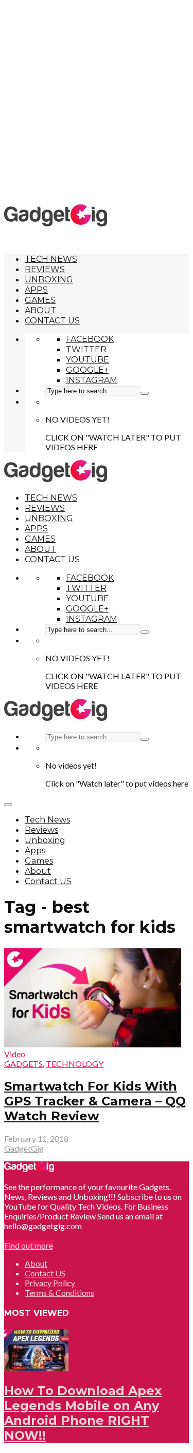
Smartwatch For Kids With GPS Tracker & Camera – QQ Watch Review (95, 1101)
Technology (74, 1063)
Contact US (52, 321)
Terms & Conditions (59, 1292)
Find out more (28, 1245)
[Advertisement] (96, 101)
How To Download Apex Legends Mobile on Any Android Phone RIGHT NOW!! (83, 1413)
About (40, 310)
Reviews (45, 269)
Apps (36, 290)
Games (40, 300)
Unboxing (49, 279)
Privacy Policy (50, 1283)
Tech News (51, 259)
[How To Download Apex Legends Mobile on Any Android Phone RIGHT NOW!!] (36, 1368)
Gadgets (23, 1063)
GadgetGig (24, 1148)
